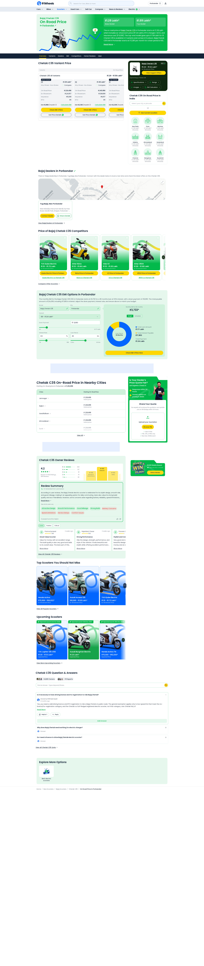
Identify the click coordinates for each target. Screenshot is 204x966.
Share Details (65, 216)
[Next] (163, 257)
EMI (67, 56)
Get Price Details (55, 115)
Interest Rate (43, 333)
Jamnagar (43, 398)
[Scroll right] (124, 585)
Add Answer (102, 721)
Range (154, 82)
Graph (130, 316)
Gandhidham (44, 413)
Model (41, 305)
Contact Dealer (47, 216)
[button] (102, 187)
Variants (52, 56)
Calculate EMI (66, 105)
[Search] (164, 103)
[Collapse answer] (166, 695)
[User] (165, 3)
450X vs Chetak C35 (146, 278)
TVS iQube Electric (109, 597)
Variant (41, 313)
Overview (42, 56)
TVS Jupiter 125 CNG (47, 652)
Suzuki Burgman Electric (80, 652)
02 (76, 82)
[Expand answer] (166, 727)
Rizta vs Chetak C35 (84, 278)
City (71, 305)
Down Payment (44, 322)
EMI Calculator (152, 87)
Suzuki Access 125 (77, 597)
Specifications (139, 82)
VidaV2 (106, 264)
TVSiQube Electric (49, 264)
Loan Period (74, 333)
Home (39, 789)
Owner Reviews (90, 56)
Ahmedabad (43, 421)
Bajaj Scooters (61, 789)
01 (109, 82)
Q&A (100, 56)
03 (42, 82)
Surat (41, 429)
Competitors (76, 56)
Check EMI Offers (56, 110)
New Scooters (48, 789)
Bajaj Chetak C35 (128, 30)
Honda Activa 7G (109, 652)
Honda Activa (44, 597)
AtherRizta (76, 264)
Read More (41, 710)
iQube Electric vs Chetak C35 (53, 278)
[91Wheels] (45, 3)
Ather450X (139, 264)
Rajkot (41, 406)
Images (136, 87)
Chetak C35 (73, 789)
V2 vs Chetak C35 (115, 278)
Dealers (61, 56)
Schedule (138, 316)
